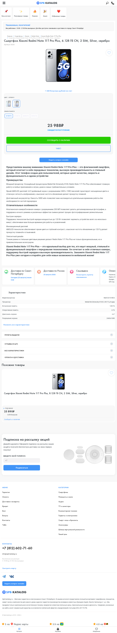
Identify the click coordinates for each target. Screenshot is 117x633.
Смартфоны (19, 36)
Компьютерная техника (67, 511)
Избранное (96, 631)
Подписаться (22, 467)
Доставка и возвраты (10, 501)
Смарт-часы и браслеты (68, 520)
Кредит (5, 506)
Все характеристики (14, 350)
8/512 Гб (34, 116)
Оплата (5, 497)
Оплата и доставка (14, 357)
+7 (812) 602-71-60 (17, 548)
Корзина (58, 631)
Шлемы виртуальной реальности (71, 529)
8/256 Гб (26, 116)
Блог (4, 511)
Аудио (61, 501)
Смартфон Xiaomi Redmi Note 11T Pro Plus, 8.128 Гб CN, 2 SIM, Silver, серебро (45, 393)
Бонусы (5, 515)
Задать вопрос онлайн (58, 160)
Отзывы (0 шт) (11, 344)
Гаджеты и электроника (67, 515)
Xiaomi (27, 36)
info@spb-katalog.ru (9, 554)
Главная (9, 36)
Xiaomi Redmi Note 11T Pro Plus (51, 36)
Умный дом (62, 534)
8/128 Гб (17, 116)
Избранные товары (58, 16)
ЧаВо (4, 525)
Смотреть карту (9, 568)
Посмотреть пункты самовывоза (84, 275)
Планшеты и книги (65, 497)
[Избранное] (109, 53)
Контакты (6, 520)
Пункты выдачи (12, 335)
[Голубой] (8, 103)
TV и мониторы (64, 506)
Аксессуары (63, 525)
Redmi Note (35, 36)
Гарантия (6, 492)
